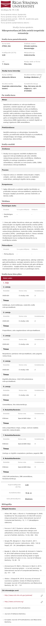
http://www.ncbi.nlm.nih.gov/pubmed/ (18, 595)
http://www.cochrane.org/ (14, 602)
